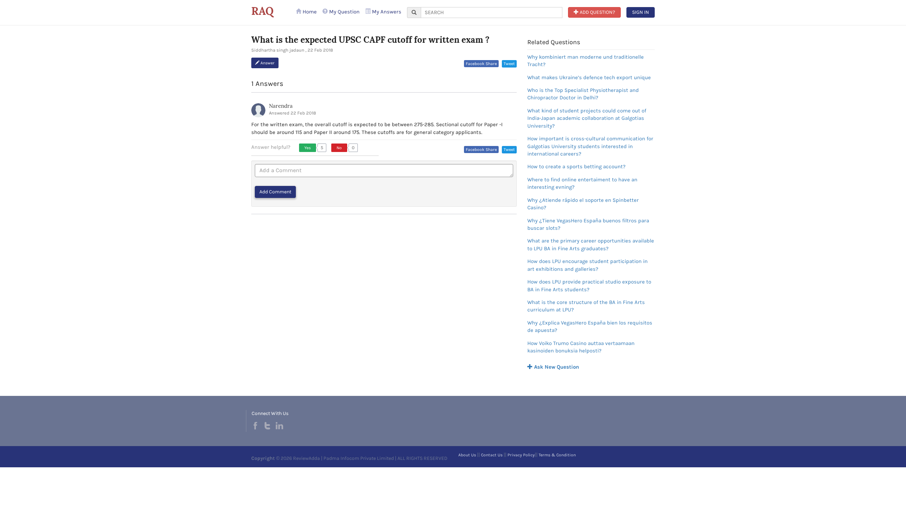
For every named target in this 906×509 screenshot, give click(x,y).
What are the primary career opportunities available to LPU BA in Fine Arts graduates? (590, 244)
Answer (267, 62)
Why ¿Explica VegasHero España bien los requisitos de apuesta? (589, 326)
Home (309, 11)
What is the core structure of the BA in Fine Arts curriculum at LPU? (586, 306)
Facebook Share (481, 63)
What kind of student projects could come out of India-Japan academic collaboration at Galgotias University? (586, 118)
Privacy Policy (521, 454)
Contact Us (492, 454)
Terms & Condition (557, 454)
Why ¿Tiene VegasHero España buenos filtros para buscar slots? (588, 224)
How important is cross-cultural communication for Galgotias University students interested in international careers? (590, 146)
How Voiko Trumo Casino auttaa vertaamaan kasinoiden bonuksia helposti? (581, 347)
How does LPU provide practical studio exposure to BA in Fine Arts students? (589, 285)
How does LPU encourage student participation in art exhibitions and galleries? (587, 265)
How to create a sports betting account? (576, 166)
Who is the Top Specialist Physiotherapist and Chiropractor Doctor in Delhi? (583, 94)
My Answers (386, 11)
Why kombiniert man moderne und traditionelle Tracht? (585, 61)
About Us (467, 454)
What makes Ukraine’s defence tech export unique (589, 77)
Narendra (281, 106)
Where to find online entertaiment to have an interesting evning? (582, 183)
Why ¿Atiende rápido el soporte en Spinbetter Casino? (583, 204)
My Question (344, 11)
